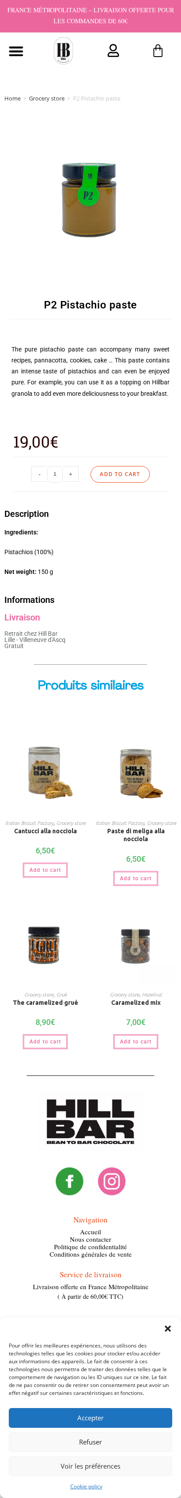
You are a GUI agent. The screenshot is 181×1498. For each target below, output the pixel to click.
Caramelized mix (136, 1002)
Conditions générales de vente (91, 1254)
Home (12, 98)
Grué (61, 994)
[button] (167, 1328)
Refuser (90, 1441)
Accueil (90, 1231)
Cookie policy (86, 1486)
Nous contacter (90, 1239)
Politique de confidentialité (90, 1246)
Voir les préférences (90, 1466)
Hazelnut (152, 994)
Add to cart (120, 474)
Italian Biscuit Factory (29, 823)
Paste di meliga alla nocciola (136, 835)
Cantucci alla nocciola (45, 831)
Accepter (90, 1417)
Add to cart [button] (45, 870)
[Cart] (158, 51)
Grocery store (47, 98)
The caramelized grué (45, 1002)
